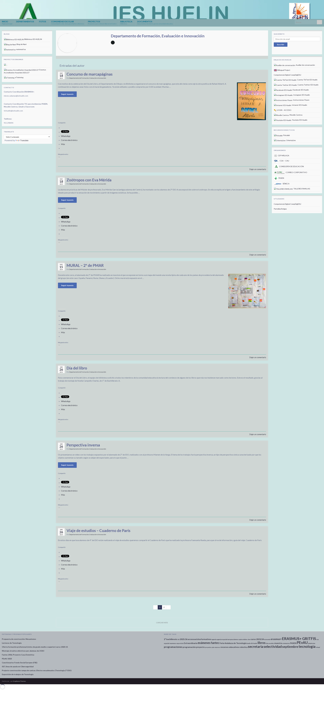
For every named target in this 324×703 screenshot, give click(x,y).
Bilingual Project (283, 70)
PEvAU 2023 (7, 659)
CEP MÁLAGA (283, 155)
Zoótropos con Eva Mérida (89, 180)
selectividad (273, 647)
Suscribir (280, 44)
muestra (278, 643)
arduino (244, 639)
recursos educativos (229, 647)
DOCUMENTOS (155, 22)
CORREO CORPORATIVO (296, 172)
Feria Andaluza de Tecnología (233, 643)
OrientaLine (291, 140)
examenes (173, 643)
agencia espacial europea (225, 639)
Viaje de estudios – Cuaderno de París (98, 530)
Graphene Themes (19, 681)
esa (317, 639)
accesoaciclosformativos (199, 639)
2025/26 (183, 639)
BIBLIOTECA (126, 22)
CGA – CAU (284, 161)
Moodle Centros (295, 115)
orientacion (286, 643)
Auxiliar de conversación (305, 65)
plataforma (311, 643)
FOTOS (42, 21)
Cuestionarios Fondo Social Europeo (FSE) (19, 662)
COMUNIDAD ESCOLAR (67, 22)
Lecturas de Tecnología (12, 643)
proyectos (208, 647)
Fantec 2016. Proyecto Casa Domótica (18, 655)
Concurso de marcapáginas (90, 74)
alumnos (236, 639)
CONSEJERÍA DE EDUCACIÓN (291, 166)
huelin (249, 643)
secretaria (255, 647)
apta (240, 639)
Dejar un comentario (257, 169)
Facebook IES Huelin (300, 90)
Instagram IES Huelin (301, 95)
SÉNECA (285, 184)
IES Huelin (254, 643)
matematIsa (21, 49)
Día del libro (77, 368)
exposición (180, 643)
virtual (318, 647)
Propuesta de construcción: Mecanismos (19, 639)
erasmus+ (276, 639)
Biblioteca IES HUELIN (33, 39)
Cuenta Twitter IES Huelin (307, 85)
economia (267, 639)
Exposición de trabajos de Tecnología (17, 674)
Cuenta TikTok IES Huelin (307, 80)
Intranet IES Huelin (299, 105)
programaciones (173, 646)
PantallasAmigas (280, 209)
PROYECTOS (102, 22)
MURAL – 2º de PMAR (85, 265)
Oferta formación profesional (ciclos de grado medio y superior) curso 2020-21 (35, 647)
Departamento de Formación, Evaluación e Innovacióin (87, 78)
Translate (24, 140)
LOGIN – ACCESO (283, 110)
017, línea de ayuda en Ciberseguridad (18, 666)
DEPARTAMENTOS (25, 21)
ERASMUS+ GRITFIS (299, 638)
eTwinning (19, 77)
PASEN (281, 178)
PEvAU (302, 642)
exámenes (204, 643)
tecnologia (307, 646)
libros (261, 643)
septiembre (290, 646)
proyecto (200, 647)
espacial (166, 643)
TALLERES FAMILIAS (301, 189)
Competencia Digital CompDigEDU (287, 75)
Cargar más (162, 622)
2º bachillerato (170, 639)
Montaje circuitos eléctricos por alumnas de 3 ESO (23, 651)
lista (267, 643)
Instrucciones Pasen (301, 100)
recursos (217, 647)
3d (178, 639)
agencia (214, 639)
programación (189, 647)
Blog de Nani (21, 44)
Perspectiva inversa (83, 445)
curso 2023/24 (257, 639)
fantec (215, 643)
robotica (244, 647)
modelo (271, 643)
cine (249, 639)
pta (213, 647)
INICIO (7, 22)
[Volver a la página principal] (162, 9)
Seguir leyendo (67, 94)
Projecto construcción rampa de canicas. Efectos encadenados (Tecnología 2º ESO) (37, 670)
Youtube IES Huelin (299, 120)
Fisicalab (286, 135)
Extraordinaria (190, 643)
